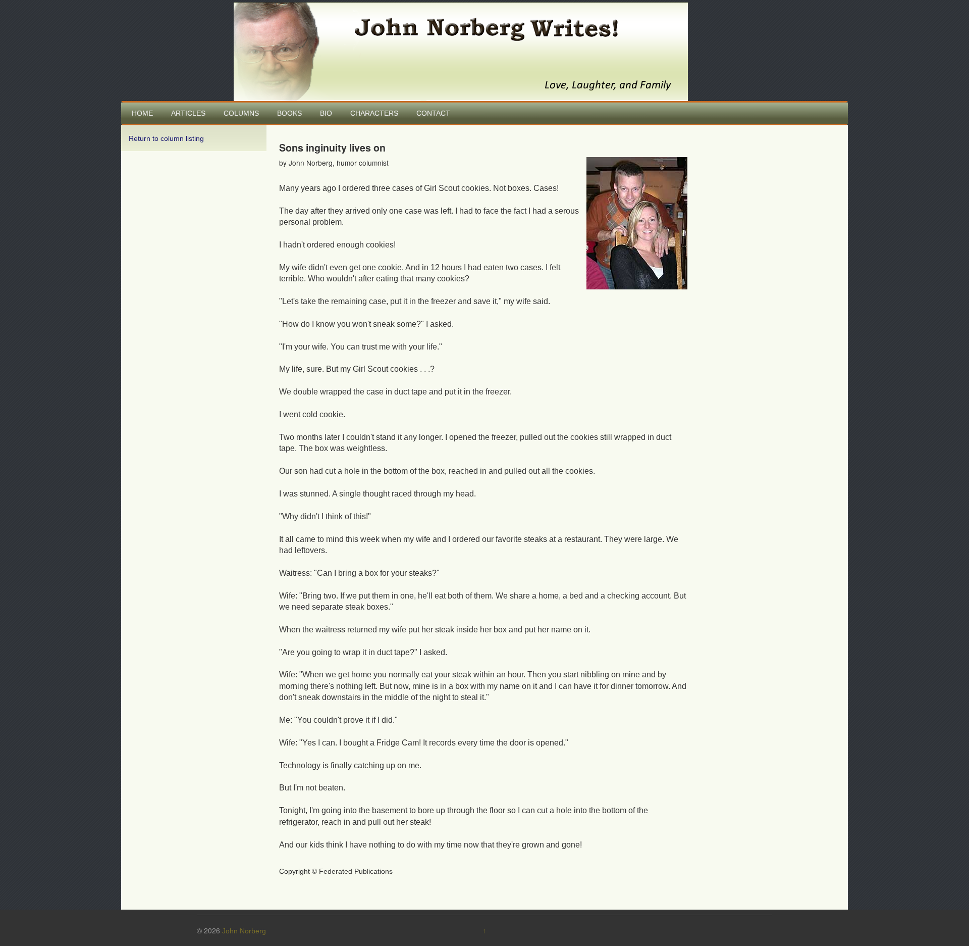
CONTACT (433, 113)
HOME (142, 113)
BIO (326, 113)
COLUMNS (241, 113)
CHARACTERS (374, 113)
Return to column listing (166, 138)
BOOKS (289, 113)
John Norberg (244, 931)
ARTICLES (188, 113)
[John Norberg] (461, 51)
